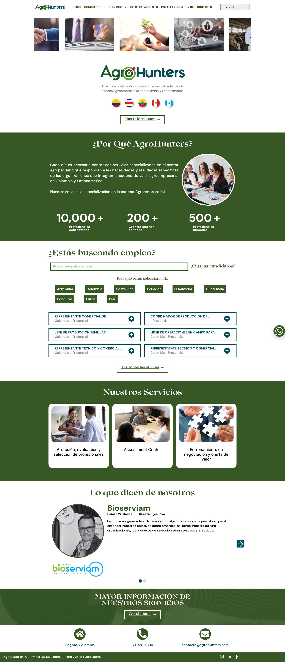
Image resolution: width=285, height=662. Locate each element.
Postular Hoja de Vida (177, 7)
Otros (90, 299)
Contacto (204, 7)
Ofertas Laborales (144, 7)
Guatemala (215, 289)
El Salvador (183, 289)
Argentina (65, 289)
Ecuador (154, 289)
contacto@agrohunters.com (205, 645)
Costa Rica (125, 289)
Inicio (77, 7)
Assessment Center (142, 449)
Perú (112, 299)
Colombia (94, 289)
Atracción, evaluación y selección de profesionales (79, 452)
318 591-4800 (142, 645)
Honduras (65, 299)
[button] (140, 581)
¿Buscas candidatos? (213, 267)
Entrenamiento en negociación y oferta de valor (206, 454)
